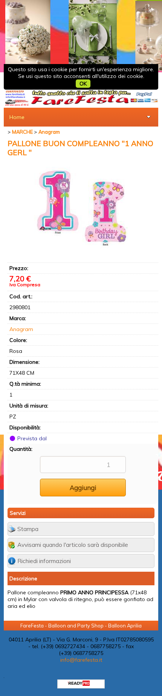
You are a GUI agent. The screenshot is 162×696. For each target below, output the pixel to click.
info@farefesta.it (81, 659)
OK (83, 83)
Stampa (27, 529)
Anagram (21, 329)
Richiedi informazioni (44, 561)
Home (16, 117)
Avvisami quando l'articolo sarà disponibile (72, 544)
